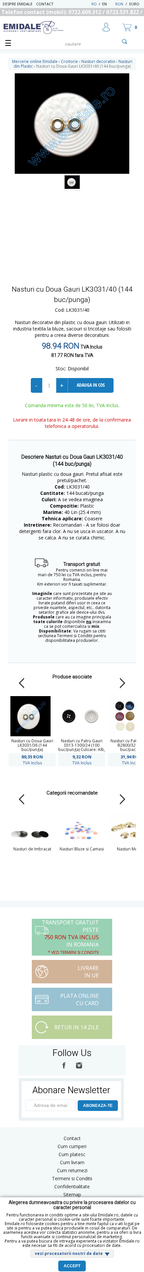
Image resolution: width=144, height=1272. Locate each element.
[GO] (124, 41)
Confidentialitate (72, 1186)
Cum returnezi (72, 1170)
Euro (134, 3)
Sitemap (72, 1194)
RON (119, 3)
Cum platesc (72, 1154)
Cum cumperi (72, 1146)
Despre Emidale (17, 3)
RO (94, 3)
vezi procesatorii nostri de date (69, 1253)
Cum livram (72, 1162)
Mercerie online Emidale (35, 61)
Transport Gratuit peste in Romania (70, 937)
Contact (45, 3)
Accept (72, 1266)
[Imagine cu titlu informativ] (72, 183)
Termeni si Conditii (72, 1178)
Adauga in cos (91, 385)
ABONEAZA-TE (98, 1105)
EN (108, 3)
